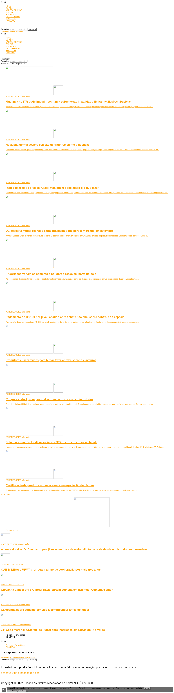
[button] (87, 2)
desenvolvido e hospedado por (20, 672)
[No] (27, 691)
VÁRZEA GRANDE (14, 10)
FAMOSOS (10, 21)
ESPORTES (11, 19)
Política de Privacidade (15, 635)
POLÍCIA (9, 12)
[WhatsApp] (3, 690)
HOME (8, 6)
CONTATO (10, 637)
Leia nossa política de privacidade (13, 691)
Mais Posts (5, 494)
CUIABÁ (9, 8)
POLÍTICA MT (11, 15)
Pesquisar (5, 29)
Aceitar (147, 688)
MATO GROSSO (13, 17)
